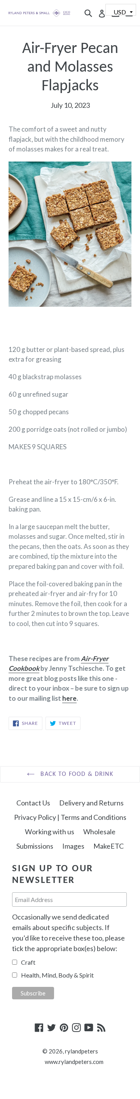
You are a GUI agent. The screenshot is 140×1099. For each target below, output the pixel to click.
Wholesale (99, 831)
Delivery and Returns (91, 802)
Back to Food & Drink (75, 774)
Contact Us (33, 802)
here (69, 698)
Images (73, 846)
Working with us (49, 831)
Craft (28, 962)
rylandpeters (81, 1051)
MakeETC (108, 846)
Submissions (34, 846)
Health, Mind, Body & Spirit (57, 975)
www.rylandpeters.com (74, 1061)
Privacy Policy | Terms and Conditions (70, 817)
